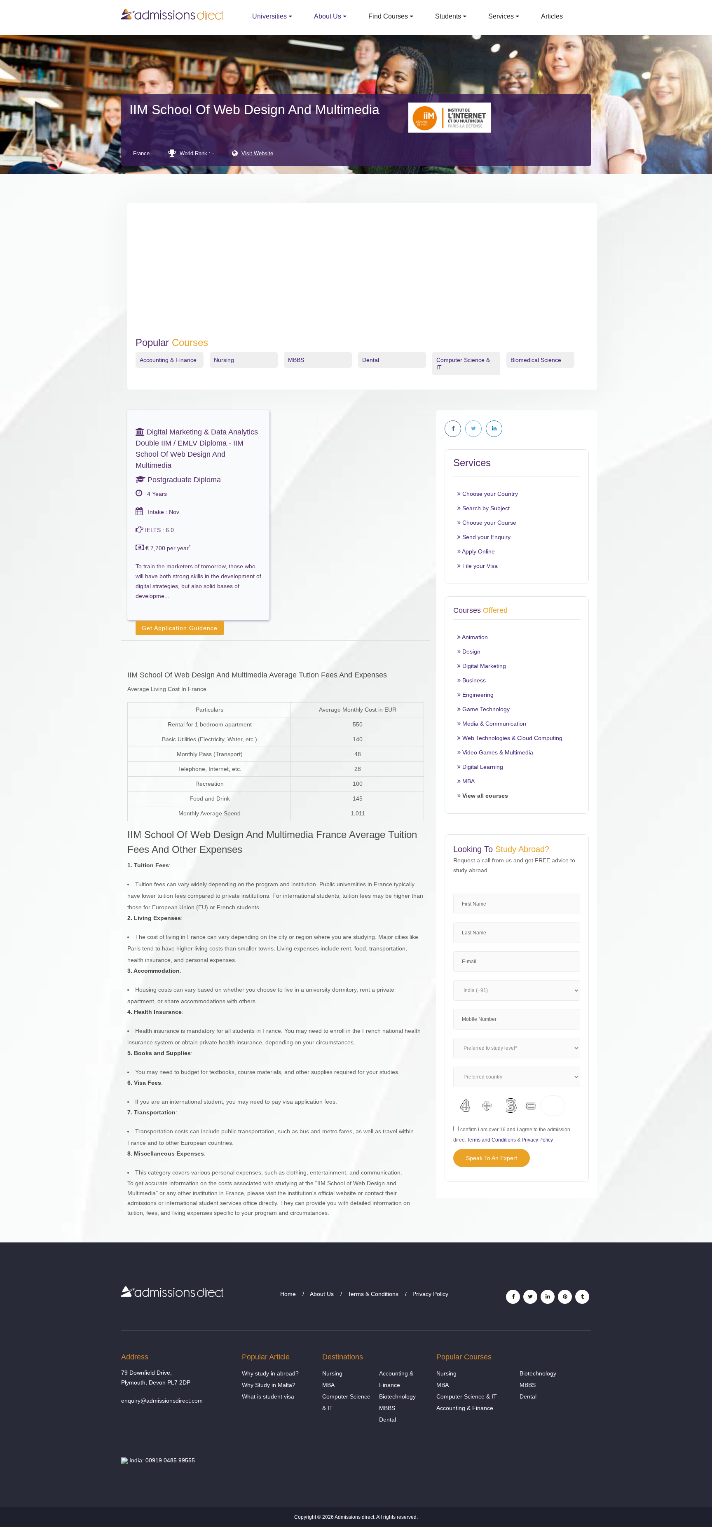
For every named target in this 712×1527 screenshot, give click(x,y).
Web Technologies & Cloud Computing (511, 738)
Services (501, 16)
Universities (269, 16)
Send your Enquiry (486, 537)
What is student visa (268, 1396)
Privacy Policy (537, 1140)
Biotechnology (397, 1396)
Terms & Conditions (373, 1294)
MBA (468, 781)
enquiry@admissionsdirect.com (162, 1400)
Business (473, 680)
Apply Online (478, 551)
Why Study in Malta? (268, 1385)
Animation (474, 637)
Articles (552, 16)
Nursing (224, 360)
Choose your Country (489, 493)
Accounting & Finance (168, 360)
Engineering (477, 694)
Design (470, 651)
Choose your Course (488, 522)
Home (288, 1294)
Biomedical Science (536, 360)
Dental (370, 360)
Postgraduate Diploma (183, 480)
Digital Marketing (483, 666)
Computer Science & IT (466, 1396)
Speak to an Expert (491, 1158)
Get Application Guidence (180, 628)
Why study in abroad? (270, 1373)
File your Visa (479, 566)
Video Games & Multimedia (497, 752)
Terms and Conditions (491, 1140)
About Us (327, 16)
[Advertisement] (362, 275)
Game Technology (485, 709)
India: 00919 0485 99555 (161, 1460)
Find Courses (388, 16)
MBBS (296, 360)
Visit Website (257, 153)
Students (448, 16)
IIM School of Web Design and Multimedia (254, 109)
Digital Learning (482, 767)
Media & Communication (493, 723)
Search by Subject (485, 508)
